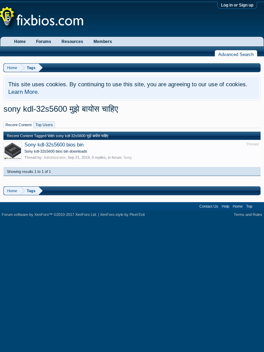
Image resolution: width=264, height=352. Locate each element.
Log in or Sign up (237, 5)
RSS (258, 206)
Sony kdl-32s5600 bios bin (54, 144)
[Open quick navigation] (256, 67)
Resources (72, 41)
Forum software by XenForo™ (49, 214)
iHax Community (132, 204)
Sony (127, 157)
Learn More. (23, 91)
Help (225, 206)
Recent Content (19, 125)
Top (249, 206)
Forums (43, 41)
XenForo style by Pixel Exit (122, 214)
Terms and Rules (248, 214)
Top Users (44, 125)
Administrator (55, 157)
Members (103, 41)
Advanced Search (236, 54)
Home (20, 41)
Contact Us (208, 206)
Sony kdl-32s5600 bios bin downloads (55, 151)
